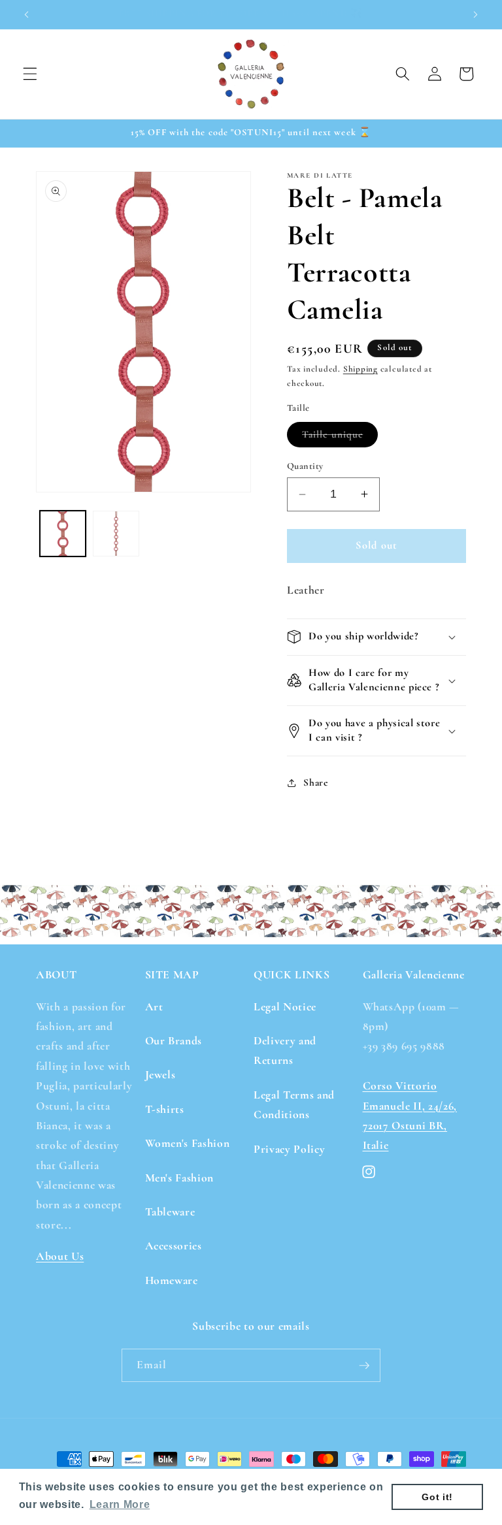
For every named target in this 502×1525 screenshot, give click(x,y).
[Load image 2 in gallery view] (116, 534)
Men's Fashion (179, 1178)
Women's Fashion (187, 1143)
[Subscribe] (364, 1366)
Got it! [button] (437, 1497)
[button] (30, 73)
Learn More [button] (120, 1504)
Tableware (170, 1212)
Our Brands (174, 1041)
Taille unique (340, 437)
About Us (60, 1256)
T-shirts (164, 1109)
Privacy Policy (289, 1149)
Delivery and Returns (285, 1050)
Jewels (160, 1075)
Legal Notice (285, 1007)
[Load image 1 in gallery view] (63, 534)
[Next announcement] (475, 14)
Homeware (171, 1280)
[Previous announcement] (26, 14)
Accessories (173, 1246)
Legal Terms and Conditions (294, 1104)
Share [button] (315, 782)
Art (154, 1007)
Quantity (305, 466)
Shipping (360, 369)
